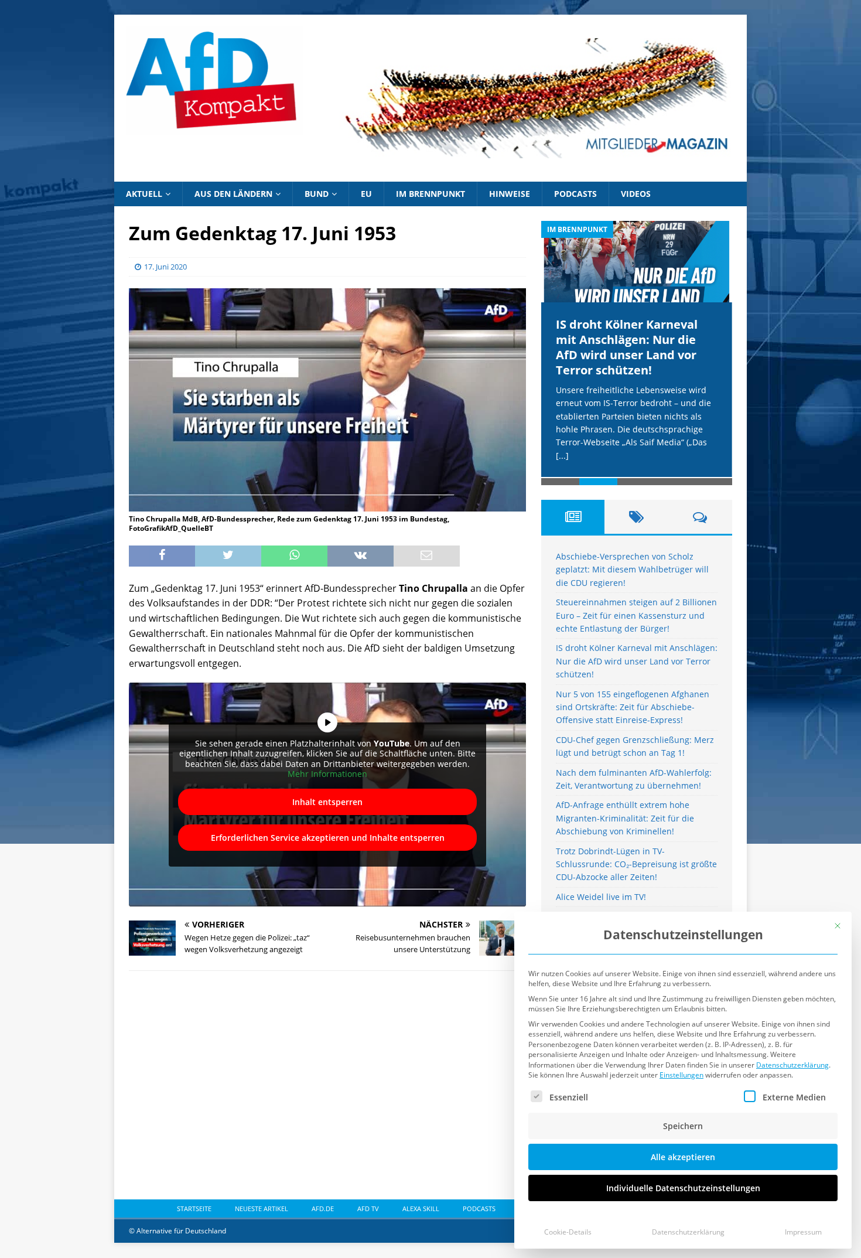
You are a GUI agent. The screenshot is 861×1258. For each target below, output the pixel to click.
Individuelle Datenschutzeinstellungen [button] (683, 1188)
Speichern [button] (683, 1125)
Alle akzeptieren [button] (683, 1156)
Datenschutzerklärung (792, 1065)
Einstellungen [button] (681, 1075)
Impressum (803, 1232)
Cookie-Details (568, 1232)
